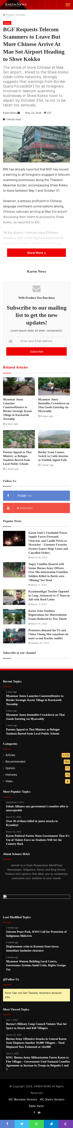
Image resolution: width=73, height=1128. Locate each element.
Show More (35, 252)
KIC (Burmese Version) (23, 1099)
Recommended (15, 761)
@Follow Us (11, 979)
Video (9, 781)
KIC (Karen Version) (52, 1099)
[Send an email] (18, 112)
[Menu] (67, 5)
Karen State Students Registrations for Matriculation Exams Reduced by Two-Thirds (47, 614)
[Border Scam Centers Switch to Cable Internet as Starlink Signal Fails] (54, 439)
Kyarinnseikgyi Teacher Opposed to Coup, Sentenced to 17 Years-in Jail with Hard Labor (49, 595)
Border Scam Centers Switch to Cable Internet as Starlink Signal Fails (53, 456)
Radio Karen (36, 1106)
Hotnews (11, 774)
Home (9, 14)
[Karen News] (17, 5)
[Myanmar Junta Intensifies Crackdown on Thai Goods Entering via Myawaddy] (54, 386)
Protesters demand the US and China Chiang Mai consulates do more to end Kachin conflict (48, 634)
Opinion (10, 768)
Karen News (10, 112)
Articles (21, 14)
